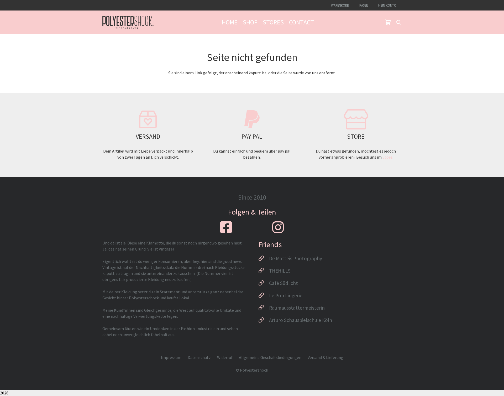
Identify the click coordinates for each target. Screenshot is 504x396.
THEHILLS (280, 271)
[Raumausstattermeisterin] (263, 307)
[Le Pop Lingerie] (263, 295)
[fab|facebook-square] (226, 227)
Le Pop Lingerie (285, 295)
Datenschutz (199, 357)
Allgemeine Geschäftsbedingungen (270, 357)
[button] (398, 22)
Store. (387, 157)
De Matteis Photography (295, 258)
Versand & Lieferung (325, 357)
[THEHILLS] (263, 270)
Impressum (171, 357)
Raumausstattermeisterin (297, 308)
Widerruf (225, 357)
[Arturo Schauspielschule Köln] (263, 320)
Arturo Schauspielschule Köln (300, 320)
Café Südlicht (283, 283)
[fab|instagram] (278, 227)
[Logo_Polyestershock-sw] (128, 22)
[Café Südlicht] (263, 283)
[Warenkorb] (387, 22)
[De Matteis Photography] (263, 258)
